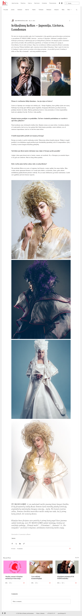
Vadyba (33, 9)
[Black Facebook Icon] (59, 3)
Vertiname (41, 9)
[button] (76, 9)
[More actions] (70, 21)
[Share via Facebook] (12, 543)
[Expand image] (26, 76)
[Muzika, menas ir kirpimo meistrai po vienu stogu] (15, 567)
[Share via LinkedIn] (20, 543)
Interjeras (56, 9)
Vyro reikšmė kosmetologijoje (36, 577)
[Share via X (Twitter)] (16, 543)
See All (77, 557)
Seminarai (20, 9)
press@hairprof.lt (62, 613)
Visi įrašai (5, 9)
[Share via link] (24, 543)
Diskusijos (49, 9)
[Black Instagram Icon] (62, 3)
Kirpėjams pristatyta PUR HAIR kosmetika (65, 577)
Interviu (27, 9)
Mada (63, 9)
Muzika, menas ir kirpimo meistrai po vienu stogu (14, 577)
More (69, 9)
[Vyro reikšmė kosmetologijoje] (41, 567)
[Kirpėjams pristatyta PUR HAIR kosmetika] (67, 567)
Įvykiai (12, 9)
